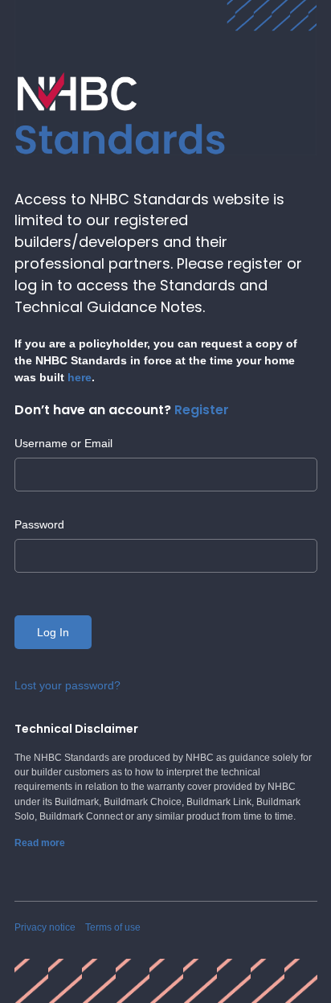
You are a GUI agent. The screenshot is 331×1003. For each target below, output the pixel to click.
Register (201, 410)
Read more (39, 843)
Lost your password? (67, 685)
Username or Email (63, 443)
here (79, 377)
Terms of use (113, 927)
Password (39, 524)
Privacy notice (45, 927)
